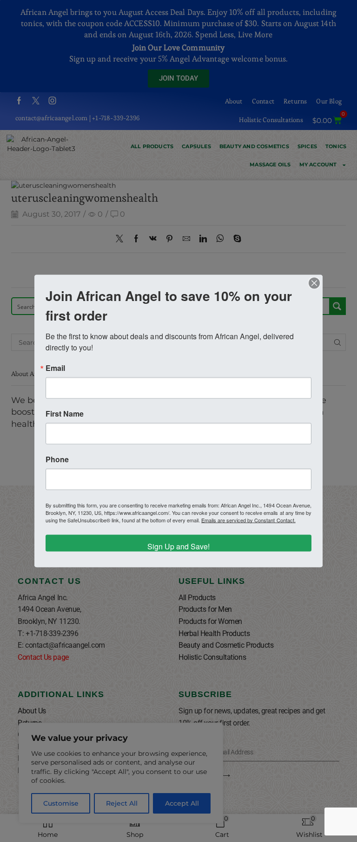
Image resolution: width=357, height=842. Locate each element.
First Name (65, 413)
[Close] (314, 282)
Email (55, 367)
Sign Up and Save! (178, 546)
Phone (57, 459)
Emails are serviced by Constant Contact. (248, 519)
